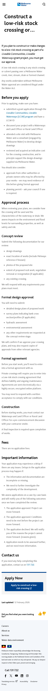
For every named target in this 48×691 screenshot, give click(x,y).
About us (6, 630)
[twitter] (11, 676)
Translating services (8, 681)
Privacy (4, 684)
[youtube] (16, 676)
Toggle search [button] (44, 4)
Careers (5, 626)
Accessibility (24, 681)
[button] (4, 5)
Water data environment (13, 640)
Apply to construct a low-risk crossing (24, 587)
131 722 (30, 564)
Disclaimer (33, 681)
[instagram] (27, 676)
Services (5, 635)
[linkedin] (22, 676)
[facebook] (5, 676)
